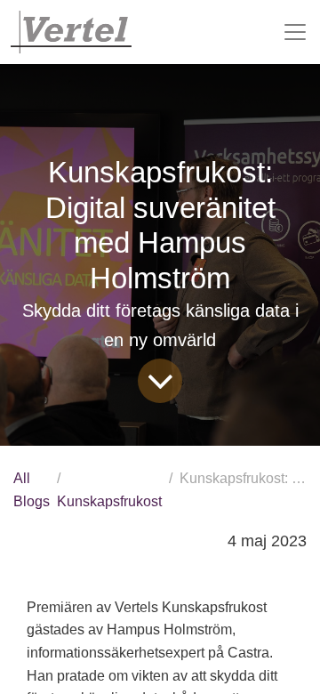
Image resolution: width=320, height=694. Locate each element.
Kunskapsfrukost (109, 501)
